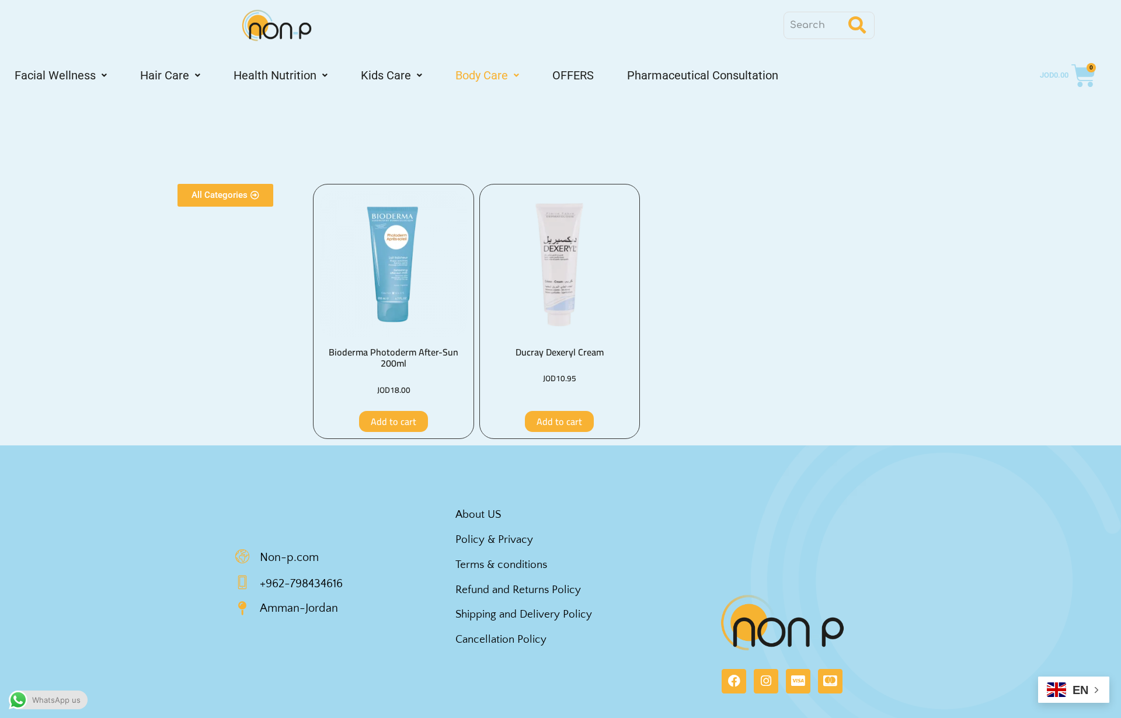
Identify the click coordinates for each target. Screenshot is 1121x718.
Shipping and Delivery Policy (523, 614)
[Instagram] (766, 681)
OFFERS (573, 75)
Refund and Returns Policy (518, 590)
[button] (61, 75)
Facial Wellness (55, 75)
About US (478, 514)
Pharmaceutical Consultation (702, 75)
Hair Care (164, 75)
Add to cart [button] (393, 421)
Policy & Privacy (494, 540)
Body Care (481, 75)
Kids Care (386, 75)
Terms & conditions (501, 565)
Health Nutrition (275, 75)
